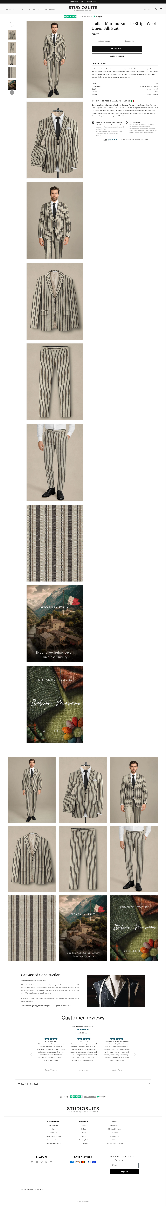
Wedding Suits (84, 1140)
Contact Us (114, 1125)
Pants (84, 1132)
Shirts (84, 1136)
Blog (53, 1129)
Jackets (84, 1129)
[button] (156, 9)
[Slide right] (12, 92)
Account (147, 9)
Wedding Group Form (53, 1143)
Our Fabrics (84, 1143)
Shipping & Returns (114, 1129)
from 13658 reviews (83, 1033)
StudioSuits (85, 1201)
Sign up (124, 1172)
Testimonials (53, 1125)
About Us (53, 1132)
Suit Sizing (114, 1132)
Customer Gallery (53, 1140)
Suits (84, 1125)
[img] (83, 1029)
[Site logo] (83, 1110)
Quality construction (53, 1136)
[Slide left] (12, 24)
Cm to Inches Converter (114, 1143)
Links (114, 1140)
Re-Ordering (114, 1136)
